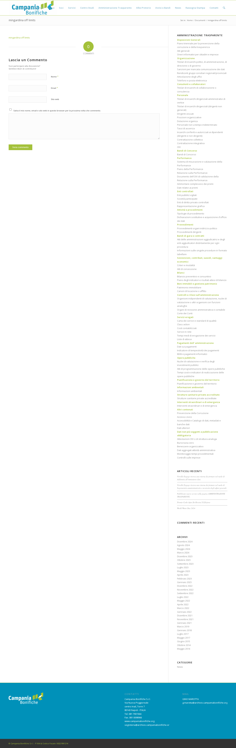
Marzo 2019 (183, 626)
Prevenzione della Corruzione (193, 413)
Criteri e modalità (186, 265)
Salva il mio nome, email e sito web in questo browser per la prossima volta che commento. (57, 110)
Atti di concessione (187, 269)
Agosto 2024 (183, 545)
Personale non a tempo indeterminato (197, 124)
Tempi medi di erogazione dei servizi (196, 335)
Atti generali (183, 50)
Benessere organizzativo (190, 446)
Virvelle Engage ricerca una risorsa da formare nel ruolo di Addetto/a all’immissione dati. (201, 478)
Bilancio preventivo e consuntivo (194, 276)
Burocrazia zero (185, 442)
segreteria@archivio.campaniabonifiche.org (148, 724)
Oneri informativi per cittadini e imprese (198, 54)
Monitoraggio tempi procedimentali (195, 453)
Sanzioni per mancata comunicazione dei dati (201, 69)
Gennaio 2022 (184, 611)
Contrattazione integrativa (191, 143)
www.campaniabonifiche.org (139, 721)
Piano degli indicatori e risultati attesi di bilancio (201, 280)
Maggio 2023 (183, 571)
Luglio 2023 (182, 567)
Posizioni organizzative (189, 117)
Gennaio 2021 (184, 622)
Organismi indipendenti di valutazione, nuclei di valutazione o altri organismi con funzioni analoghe (202, 302)
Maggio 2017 (183, 637)
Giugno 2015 (183, 641)
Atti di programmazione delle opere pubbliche (201, 368)
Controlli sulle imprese (188, 457)
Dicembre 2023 (184, 556)
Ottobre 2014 (184, 645)
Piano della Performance (190, 169)
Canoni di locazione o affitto (191, 291)
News (180, 666)
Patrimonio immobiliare (189, 287)
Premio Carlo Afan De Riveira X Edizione (193, 502)
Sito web (55, 99)
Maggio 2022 (183, 600)
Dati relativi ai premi (187, 187)
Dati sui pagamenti (187, 346)
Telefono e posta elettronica (192, 80)
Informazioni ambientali (189, 391)
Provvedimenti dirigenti (189, 232)
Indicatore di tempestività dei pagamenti (198, 350)
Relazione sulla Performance (192, 172)
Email (54, 87)
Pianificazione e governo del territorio (197, 383)
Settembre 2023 (185, 563)
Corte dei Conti (184, 313)
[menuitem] (26, 7)
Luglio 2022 (182, 597)
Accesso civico (184, 416)
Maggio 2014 (183, 648)
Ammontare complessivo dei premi (195, 183)
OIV (179, 147)
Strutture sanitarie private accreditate (196, 398)
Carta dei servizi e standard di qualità (196, 320)
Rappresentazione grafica (191, 206)
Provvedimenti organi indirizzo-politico (197, 228)
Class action (183, 324)
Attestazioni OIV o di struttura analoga (197, 439)
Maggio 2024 (183, 548)
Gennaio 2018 (184, 630)
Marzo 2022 (183, 608)
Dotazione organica (187, 121)
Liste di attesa (184, 339)
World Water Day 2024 (186, 508)
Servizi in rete (184, 331)
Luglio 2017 (182, 633)
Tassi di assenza (186, 128)
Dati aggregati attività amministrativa (196, 450)
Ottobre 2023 (184, 560)
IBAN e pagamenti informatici (192, 354)
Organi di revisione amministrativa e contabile (201, 309)
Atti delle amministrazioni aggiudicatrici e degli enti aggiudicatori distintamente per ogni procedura (201, 243)
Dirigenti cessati (185, 113)
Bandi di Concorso (186, 154)
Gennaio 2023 (184, 582)
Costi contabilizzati (187, 328)
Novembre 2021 (185, 619)
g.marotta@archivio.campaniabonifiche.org (205, 702)
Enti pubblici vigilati (187, 195)
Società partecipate (187, 198)
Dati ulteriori (183, 427)
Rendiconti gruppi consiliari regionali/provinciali (201, 73)
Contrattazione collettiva (190, 139)
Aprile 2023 (182, 574)
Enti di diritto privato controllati (193, 202)
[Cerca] (224, 7)
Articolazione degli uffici (189, 76)
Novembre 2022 (185, 589)
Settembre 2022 (185, 593)
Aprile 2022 (182, 604)
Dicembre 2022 (184, 585)
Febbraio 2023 (184, 578)
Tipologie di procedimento (190, 213)
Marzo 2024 (183, 552)
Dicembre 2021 (184, 615)
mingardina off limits (22, 20)
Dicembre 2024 (184, 541)
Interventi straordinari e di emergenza (197, 405)
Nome (54, 76)
